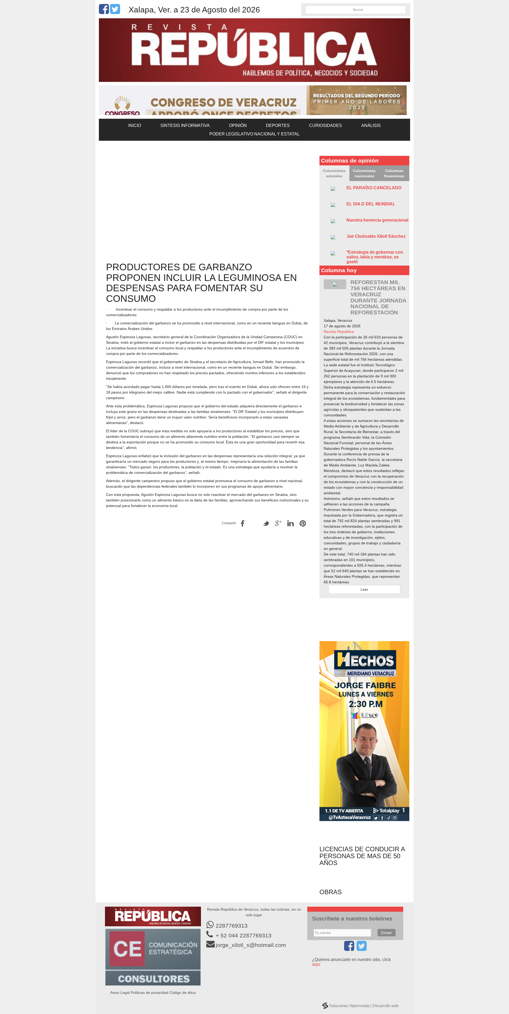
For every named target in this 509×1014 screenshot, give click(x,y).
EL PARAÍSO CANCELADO (373, 188)
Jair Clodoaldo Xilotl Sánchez (376, 236)
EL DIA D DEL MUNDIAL (370, 204)
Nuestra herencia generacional (377, 220)
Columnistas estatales (334, 173)
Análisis (371, 125)
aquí (316, 964)
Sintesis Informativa (185, 125)
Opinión (238, 125)
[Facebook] (104, 12)
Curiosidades (325, 125)
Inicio (134, 125)
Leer (364, 589)
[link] (339, 331)
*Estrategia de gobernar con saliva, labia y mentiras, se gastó (374, 257)
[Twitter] (115, 12)
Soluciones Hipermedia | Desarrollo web (363, 1005)
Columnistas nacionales (364, 173)
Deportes (278, 125)
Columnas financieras (394, 173)
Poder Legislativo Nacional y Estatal (254, 134)
